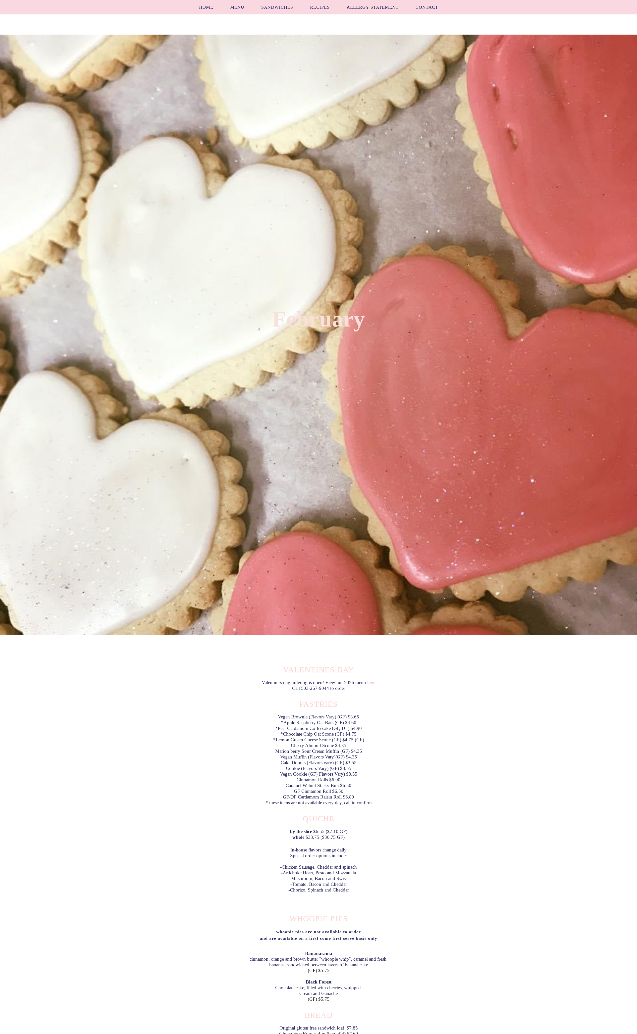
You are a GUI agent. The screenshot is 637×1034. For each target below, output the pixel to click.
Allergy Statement (373, 7)
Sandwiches (277, 7)
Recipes (320, 7)
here (371, 682)
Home (206, 7)
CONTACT (427, 7)
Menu (237, 7)
